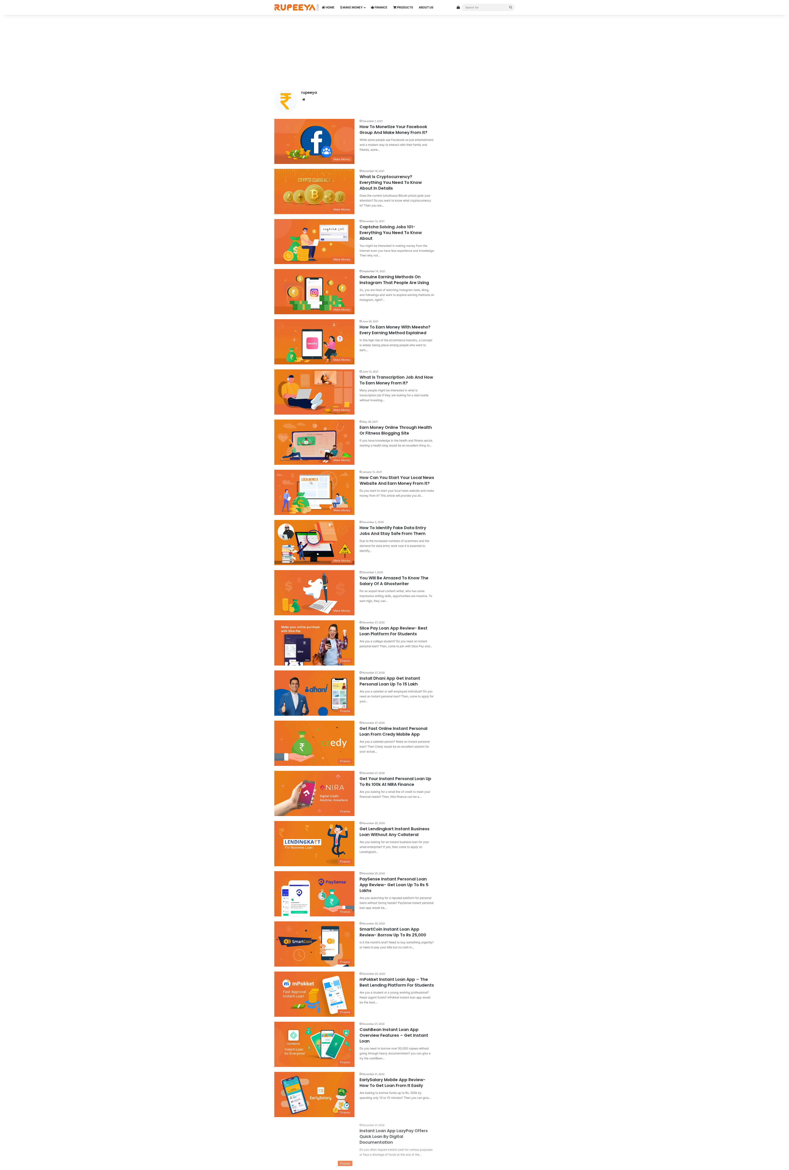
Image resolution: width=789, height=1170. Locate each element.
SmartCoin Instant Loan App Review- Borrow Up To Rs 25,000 (393, 932)
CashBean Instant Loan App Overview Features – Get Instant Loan (394, 1035)
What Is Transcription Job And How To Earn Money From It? (396, 380)
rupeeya (309, 92)
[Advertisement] (394, 50)
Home (330, 7)
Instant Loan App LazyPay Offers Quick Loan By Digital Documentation (394, 1135)
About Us (426, 7)
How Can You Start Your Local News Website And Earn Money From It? (397, 480)
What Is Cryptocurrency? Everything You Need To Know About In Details (391, 182)
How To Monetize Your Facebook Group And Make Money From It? (393, 129)
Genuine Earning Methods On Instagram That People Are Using (394, 279)
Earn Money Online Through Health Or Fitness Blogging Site (396, 430)
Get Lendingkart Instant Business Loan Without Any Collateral (394, 831)
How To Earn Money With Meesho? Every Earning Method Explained (395, 330)
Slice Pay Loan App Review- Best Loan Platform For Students (393, 631)
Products (404, 7)
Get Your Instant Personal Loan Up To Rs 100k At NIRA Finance (395, 781)
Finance (380, 7)
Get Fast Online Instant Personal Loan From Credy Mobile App (393, 731)
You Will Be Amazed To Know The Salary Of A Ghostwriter (394, 581)
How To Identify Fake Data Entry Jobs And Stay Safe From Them (393, 530)
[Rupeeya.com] (296, 7)
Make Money (352, 7)
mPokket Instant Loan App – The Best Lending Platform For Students (397, 982)
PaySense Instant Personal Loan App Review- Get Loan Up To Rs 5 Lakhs (394, 884)
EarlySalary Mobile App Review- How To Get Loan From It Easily (393, 1082)
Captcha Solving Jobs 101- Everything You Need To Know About (391, 232)
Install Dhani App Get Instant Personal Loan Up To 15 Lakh (390, 681)
